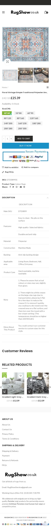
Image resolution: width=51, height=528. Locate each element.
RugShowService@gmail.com (19, 487)
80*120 (7, 118)
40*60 (7, 113)
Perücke (11, 501)
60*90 (30, 113)
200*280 (8, 128)
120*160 (34, 118)
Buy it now (26, 145)
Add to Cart (23, 138)
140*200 (8, 123)
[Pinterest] (24, 187)
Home (4, 87)
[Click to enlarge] (7, 61)
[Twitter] (13, 187)
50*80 (18, 113)
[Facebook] (10, 187)
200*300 (22, 128)
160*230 (22, 123)
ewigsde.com (22, 498)
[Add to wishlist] (20, 376)
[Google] (17, 187)
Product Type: (8, 184)
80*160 (20, 118)
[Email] (21, 187)
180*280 (36, 123)
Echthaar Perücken (16, 504)
